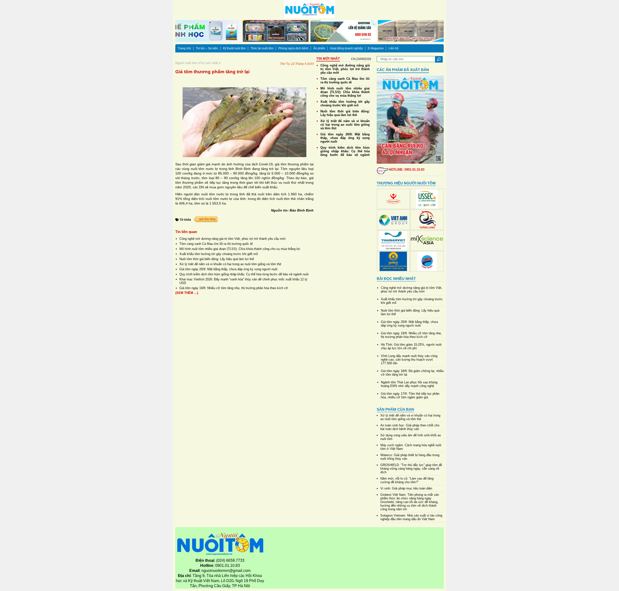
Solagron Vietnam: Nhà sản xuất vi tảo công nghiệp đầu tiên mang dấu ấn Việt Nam (411, 517)
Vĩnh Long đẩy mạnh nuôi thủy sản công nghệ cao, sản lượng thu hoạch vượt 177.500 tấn (409, 359)
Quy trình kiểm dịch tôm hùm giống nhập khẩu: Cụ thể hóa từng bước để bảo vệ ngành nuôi (244, 274)
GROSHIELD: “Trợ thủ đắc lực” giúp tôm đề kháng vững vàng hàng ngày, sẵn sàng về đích (411, 468)
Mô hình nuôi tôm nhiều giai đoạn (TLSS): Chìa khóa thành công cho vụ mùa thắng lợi (239, 249)
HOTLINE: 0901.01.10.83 (406, 169)
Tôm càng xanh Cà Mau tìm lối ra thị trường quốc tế (216, 244)
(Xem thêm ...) (186, 293)
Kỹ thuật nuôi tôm (234, 48)
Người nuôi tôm (186, 63)
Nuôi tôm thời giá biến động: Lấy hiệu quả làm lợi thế (216, 259)
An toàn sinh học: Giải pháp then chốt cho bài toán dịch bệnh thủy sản (409, 427)
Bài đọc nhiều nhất (396, 279)
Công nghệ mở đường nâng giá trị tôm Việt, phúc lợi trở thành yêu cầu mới (232, 239)
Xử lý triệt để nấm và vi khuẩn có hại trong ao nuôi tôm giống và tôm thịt (230, 264)
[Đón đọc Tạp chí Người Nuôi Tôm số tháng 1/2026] (410, 119)
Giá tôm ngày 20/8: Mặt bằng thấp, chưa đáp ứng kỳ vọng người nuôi (228, 269)
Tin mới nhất (209, 63)
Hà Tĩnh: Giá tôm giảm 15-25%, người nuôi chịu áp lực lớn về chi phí (411, 346)
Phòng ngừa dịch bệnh (293, 48)
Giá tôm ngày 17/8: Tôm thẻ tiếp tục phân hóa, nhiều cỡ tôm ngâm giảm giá (410, 395)
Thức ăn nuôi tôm (262, 48)
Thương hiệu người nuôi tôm (406, 183)
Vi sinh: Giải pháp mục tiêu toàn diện (406, 488)
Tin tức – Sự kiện (207, 48)
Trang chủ (184, 48)
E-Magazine (376, 48)
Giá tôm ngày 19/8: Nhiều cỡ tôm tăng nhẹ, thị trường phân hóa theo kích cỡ (233, 288)
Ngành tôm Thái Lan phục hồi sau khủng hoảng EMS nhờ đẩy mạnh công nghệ (409, 384)
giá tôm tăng (207, 219)
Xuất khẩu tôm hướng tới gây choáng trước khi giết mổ (218, 254)
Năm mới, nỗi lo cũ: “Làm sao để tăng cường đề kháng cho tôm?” (407, 480)
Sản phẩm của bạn (395, 409)
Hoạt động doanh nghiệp (346, 48)
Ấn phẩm (319, 48)
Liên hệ (393, 48)
